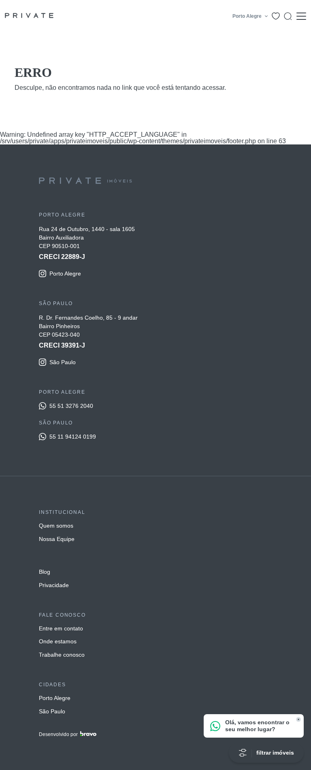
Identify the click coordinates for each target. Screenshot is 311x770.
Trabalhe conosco (62, 654)
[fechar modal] (298, 719)
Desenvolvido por (58, 734)
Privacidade (54, 585)
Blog (44, 571)
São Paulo (52, 711)
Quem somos (56, 525)
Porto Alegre (54, 698)
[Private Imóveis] (29, 16)
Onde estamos (58, 641)
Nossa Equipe (57, 539)
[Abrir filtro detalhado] (288, 16)
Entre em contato (61, 628)
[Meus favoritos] (276, 16)
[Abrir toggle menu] (301, 16)
